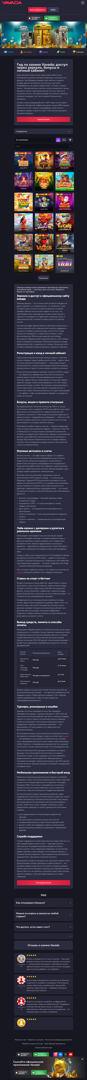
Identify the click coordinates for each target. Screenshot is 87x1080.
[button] (2, 34)
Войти (53, 10)
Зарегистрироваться (37, 10)
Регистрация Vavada (43, 883)
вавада (20, 572)
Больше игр (43, 278)
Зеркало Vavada (43, 119)
